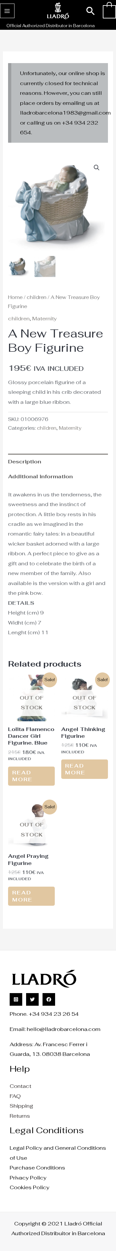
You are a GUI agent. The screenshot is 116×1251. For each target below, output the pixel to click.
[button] (90, 11)
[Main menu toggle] (7, 11)
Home (15, 297)
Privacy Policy (28, 1177)
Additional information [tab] (40, 476)
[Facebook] (49, 999)
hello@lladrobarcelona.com (64, 1029)
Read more (22, 776)
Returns (20, 1115)
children (36, 297)
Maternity (44, 318)
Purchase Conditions (37, 1167)
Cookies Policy (29, 1187)
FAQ (15, 1096)
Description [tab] (24, 461)
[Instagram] (16, 999)
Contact (20, 1086)
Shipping (21, 1105)
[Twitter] (32, 999)
